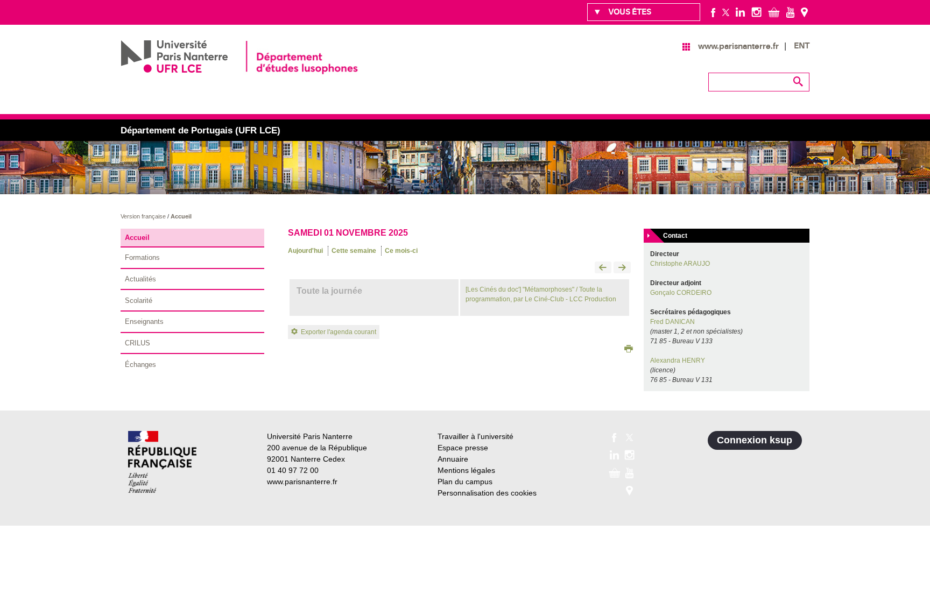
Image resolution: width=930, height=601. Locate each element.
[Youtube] (790, 12)
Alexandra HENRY (677, 360)
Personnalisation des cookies (487, 493)
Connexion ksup (754, 440)
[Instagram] (756, 12)
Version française (144, 216)
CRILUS (137, 343)
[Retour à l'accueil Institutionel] (162, 462)
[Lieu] (804, 12)
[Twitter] (725, 12)
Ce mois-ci (401, 250)
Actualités (140, 279)
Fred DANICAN (672, 322)
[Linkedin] (740, 12)
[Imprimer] (628, 350)
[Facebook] (713, 12)
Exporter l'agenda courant (338, 332)
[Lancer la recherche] (799, 81)
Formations (142, 257)
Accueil (181, 216)
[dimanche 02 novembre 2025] (622, 268)
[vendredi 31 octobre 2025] (603, 268)
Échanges (140, 364)
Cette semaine (354, 250)
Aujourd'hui (305, 250)
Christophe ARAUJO (680, 263)
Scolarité (138, 300)
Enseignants (144, 321)
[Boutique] (774, 12)
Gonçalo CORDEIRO (680, 292)
